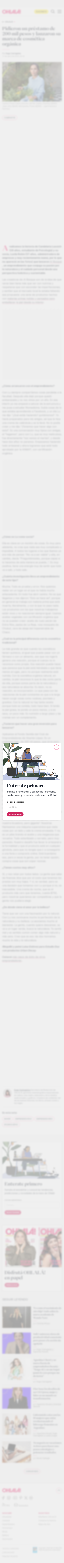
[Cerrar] (56, 747)
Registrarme (15, 814)
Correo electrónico (15, 802)
